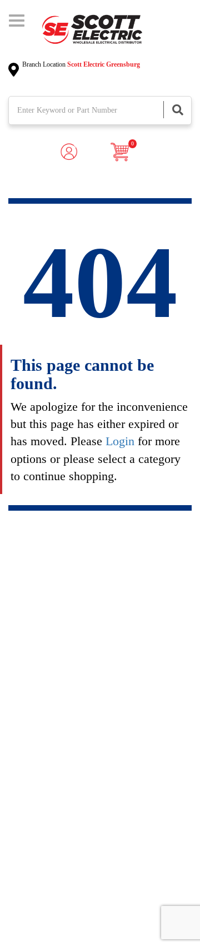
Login (120, 441)
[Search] (177, 109)
